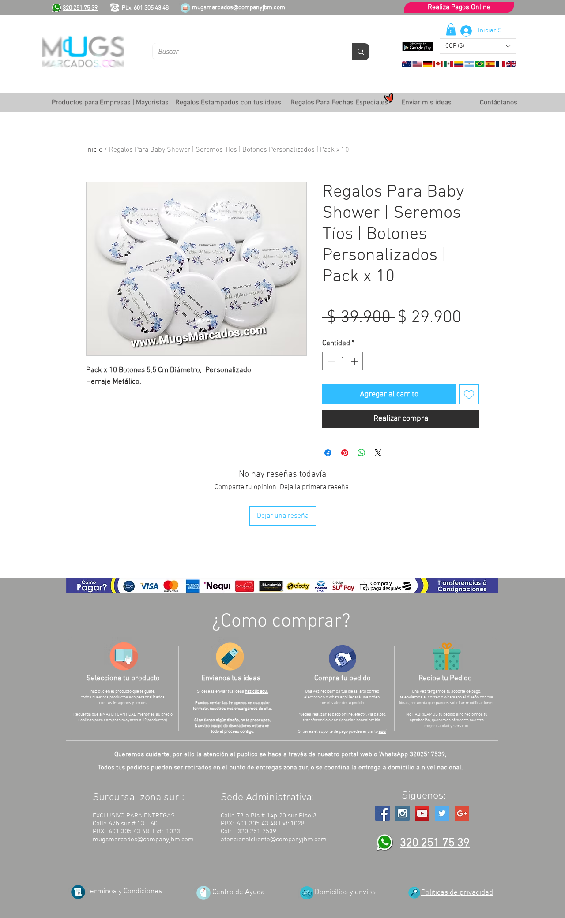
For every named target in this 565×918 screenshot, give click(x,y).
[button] (478, 46)
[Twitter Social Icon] (442, 813)
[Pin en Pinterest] (344, 453)
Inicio (94, 150)
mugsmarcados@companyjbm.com (238, 7)
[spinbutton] (343, 361)
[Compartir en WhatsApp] (361, 453)
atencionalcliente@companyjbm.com (274, 839)
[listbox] (478, 46)
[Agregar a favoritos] (469, 394)
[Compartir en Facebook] (328, 453)
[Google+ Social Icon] (462, 813)
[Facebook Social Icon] (382, 813)
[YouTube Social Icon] (422, 813)
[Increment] (355, 361)
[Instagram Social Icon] (402, 813)
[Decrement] (330, 361)
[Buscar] (360, 51)
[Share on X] (378, 453)
